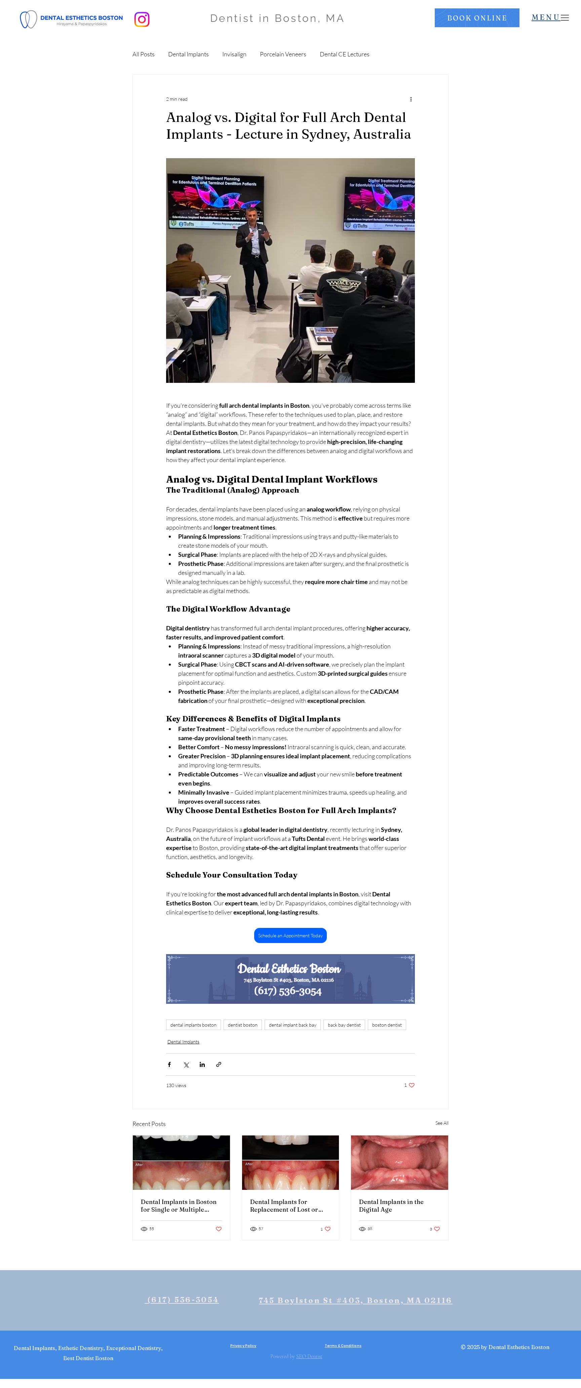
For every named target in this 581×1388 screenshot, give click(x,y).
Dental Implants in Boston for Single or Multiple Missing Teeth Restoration (179, 1205)
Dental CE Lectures (345, 54)
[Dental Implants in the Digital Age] (399, 1162)
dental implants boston (193, 1025)
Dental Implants (188, 54)
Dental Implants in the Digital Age (391, 1205)
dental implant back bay (292, 1025)
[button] (477, 17)
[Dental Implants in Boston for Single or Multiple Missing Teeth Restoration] (181, 1162)
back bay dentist (344, 1025)
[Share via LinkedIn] (202, 1064)
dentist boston (243, 1025)
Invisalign (234, 54)
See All (442, 1123)
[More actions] (411, 99)
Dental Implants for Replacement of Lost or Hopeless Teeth (284, 1205)
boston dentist (387, 1025)
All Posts (143, 54)
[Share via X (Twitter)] (186, 1064)
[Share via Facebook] (169, 1064)
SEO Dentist (309, 1356)
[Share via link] (219, 1064)
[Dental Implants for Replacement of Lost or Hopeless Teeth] (290, 1162)
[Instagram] (142, 19)
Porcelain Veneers (283, 54)
